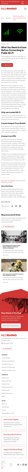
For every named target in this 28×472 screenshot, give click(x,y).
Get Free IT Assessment (11, 326)
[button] (25, 8)
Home (2, 18)
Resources (8, 18)
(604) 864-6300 (8, 343)
